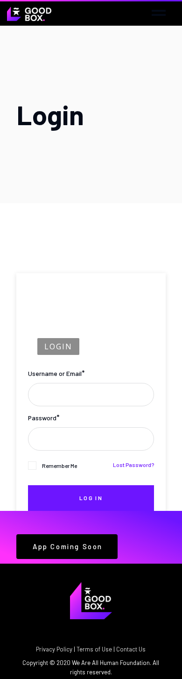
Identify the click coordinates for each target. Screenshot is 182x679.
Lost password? (133, 464)
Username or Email (55, 373)
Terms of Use (94, 649)
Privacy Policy (54, 649)
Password (42, 418)
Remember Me (59, 465)
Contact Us (131, 649)
